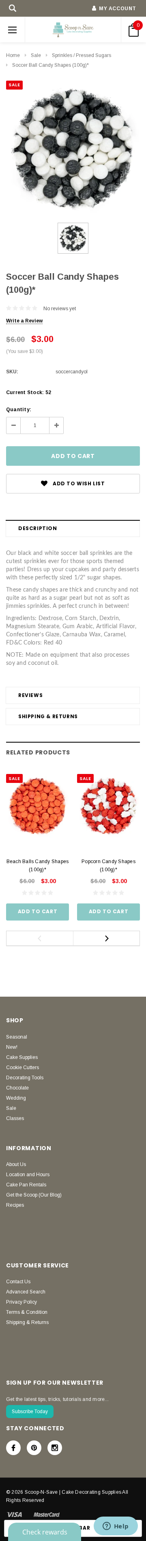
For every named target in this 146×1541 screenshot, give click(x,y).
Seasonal (16, 1037)
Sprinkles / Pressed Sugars (81, 55)
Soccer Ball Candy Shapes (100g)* (50, 65)
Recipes (15, 1205)
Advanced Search (25, 1292)
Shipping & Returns (48, 716)
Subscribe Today (30, 1411)
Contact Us (18, 1282)
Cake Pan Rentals (26, 1185)
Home (13, 55)
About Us (16, 1164)
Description (37, 528)
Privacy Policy (21, 1302)
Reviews (30, 695)
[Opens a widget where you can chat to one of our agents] (115, 1527)
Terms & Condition (26, 1312)
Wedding (16, 1098)
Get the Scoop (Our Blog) (34, 1195)
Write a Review (24, 321)
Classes (15, 1118)
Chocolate (17, 1088)
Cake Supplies (22, 1057)
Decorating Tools (24, 1078)
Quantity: (18, 409)
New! (11, 1047)
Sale (36, 55)
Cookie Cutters (22, 1067)
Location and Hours (27, 1174)
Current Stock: (28, 392)
